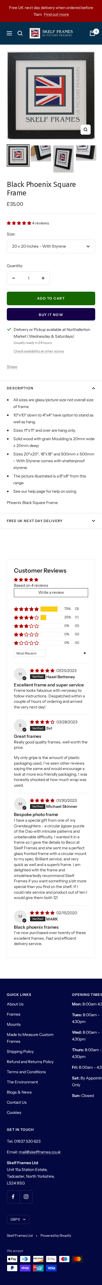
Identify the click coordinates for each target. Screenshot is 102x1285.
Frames (13, 1014)
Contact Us (17, 1102)
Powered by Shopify (56, 1235)
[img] (42, 670)
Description (20, 388)
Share (12, 366)
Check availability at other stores (39, 351)
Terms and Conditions (26, 1071)
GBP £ (15, 1219)
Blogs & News (19, 1092)
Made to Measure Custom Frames (30, 1038)
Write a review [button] (51, 592)
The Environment (22, 1082)
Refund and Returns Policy (30, 1061)
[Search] (20, 33)
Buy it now (51, 315)
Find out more (56, 14)
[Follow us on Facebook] (13, 1196)
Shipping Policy (20, 1051)
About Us (15, 1004)
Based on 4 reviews (31, 585)
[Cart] (92, 33)
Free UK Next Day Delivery (35, 521)
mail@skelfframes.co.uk (40, 1152)
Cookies (14, 1112)
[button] (19, 223)
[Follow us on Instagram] (26, 1196)
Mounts (14, 1024)
